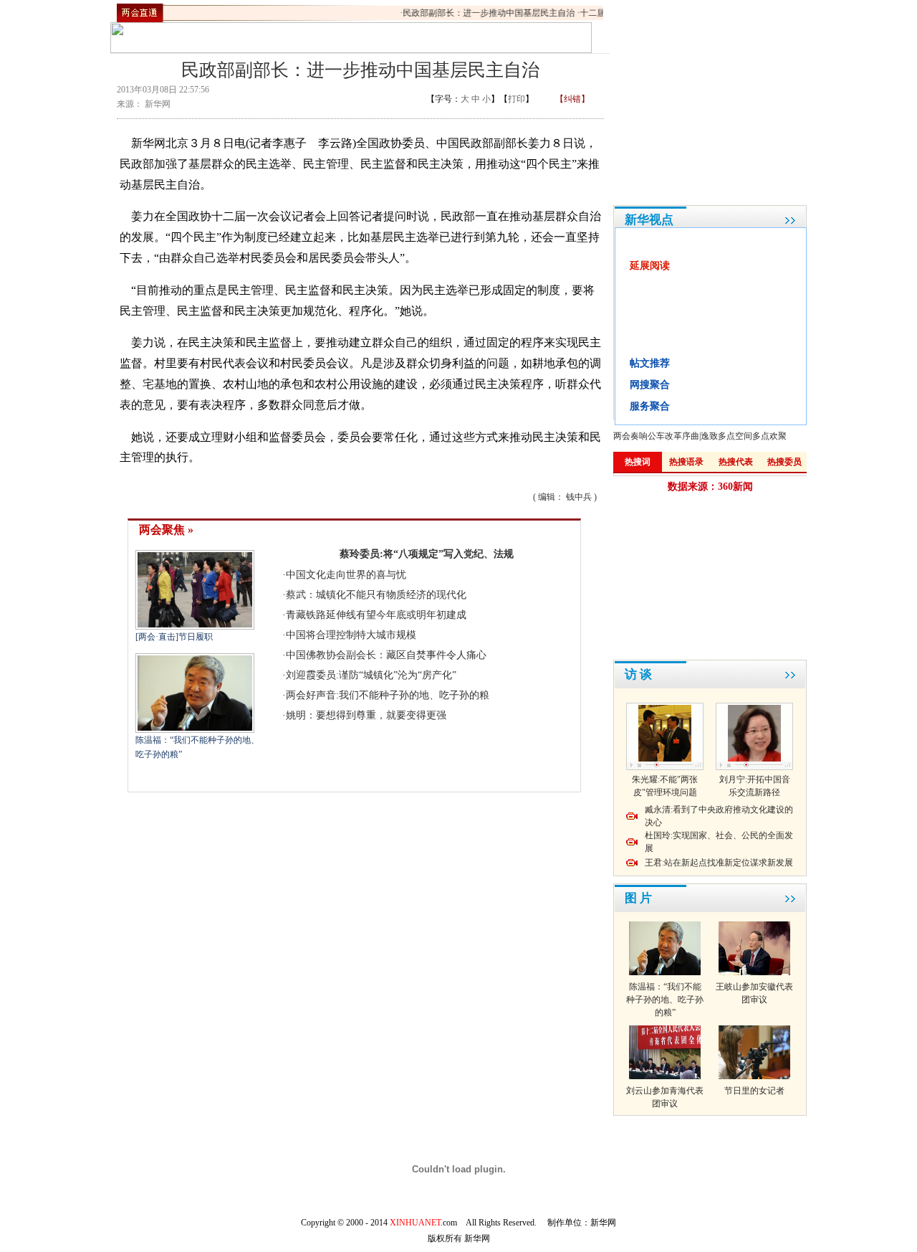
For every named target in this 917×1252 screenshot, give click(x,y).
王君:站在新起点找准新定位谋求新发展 (719, 863)
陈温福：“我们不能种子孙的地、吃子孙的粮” (665, 1000)
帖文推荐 (650, 363)
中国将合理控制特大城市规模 (351, 635)
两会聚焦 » (166, 529)
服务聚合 (650, 406)
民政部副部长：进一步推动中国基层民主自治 (481, 13)
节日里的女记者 (754, 1091)
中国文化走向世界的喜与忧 (346, 574)
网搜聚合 (650, 384)
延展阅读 (650, 265)
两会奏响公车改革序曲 (656, 436)
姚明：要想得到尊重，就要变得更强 (366, 715)
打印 (516, 99)
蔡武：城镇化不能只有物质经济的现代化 (376, 594)
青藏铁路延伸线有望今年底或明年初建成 (376, 615)
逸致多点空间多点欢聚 (744, 436)
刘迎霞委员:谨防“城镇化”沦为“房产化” (371, 675)
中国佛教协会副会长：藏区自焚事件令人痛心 (386, 655)
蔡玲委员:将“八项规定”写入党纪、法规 (427, 554)
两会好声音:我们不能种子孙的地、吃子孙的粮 (387, 695)
